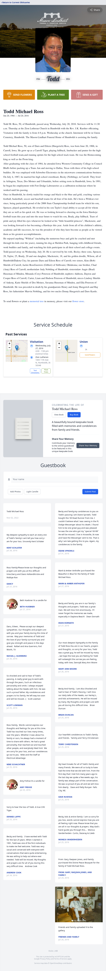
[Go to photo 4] (77, 920)
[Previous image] (57, 904)
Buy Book (74, 414)
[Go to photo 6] (80, 920)
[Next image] (100, 904)
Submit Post (90, 491)
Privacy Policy (45, 959)
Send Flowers (90, 355)
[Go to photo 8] (83, 920)
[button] (16, 348)
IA (86, 349)
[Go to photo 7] (82, 920)
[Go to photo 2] (74, 920)
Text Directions (35, 371)
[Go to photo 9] (85, 920)
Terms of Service (60, 959)
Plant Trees (46, 371)
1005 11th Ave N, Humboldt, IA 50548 (42, 363)
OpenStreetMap (56, 963)
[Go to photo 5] (79, 920)
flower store (78, 301)
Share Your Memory (88, 445)
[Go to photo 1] (72, 920)
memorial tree (37, 301)
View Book (58, 414)
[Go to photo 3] (75, 920)
